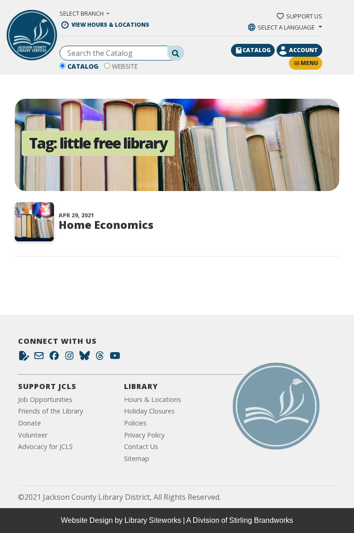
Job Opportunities (45, 399)
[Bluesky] (84, 358)
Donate (29, 423)
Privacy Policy (144, 435)
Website (125, 66)
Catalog (83, 66)
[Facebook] (54, 358)
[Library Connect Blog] (24, 358)
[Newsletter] (39, 358)
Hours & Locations (152, 399)
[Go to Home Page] (276, 406)
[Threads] (100, 358)
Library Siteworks (152, 520)
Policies (135, 423)
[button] (84, 13)
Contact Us (141, 446)
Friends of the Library (50, 411)
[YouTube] (115, 358)
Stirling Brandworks (261, 520)
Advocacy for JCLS (45, 446)
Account (303, 50)
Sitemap (136, 458)
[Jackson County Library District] (31, 35)
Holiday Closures (149, 411)
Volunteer (32, 435)
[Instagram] (69, 358)
